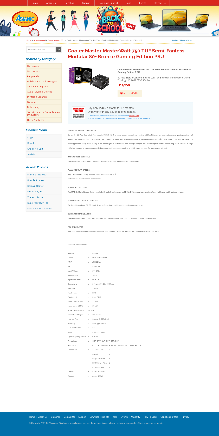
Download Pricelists (99, 417)
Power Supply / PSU (56, 40)
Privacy (185, 417)
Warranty (135, 417)
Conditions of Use (169, 417)
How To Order (150, 417)
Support (86, 3)
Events (142, 3)
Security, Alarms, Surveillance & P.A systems (43, 113)
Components (39, 40)
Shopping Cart (35, 148)
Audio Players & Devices (39, 91)
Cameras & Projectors (38, 86)
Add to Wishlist (131, 93)
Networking (33, 107)
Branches (69, 3)
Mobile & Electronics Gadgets (42, 81)
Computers (32, 66)
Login (30, 137)
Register (31, 143)
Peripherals (33, 76)
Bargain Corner (35, 186)
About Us (51, 3)
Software (31, 102)
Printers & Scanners (37, 97)
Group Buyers (34, 191)
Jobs (128, 3)
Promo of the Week (37, 174)
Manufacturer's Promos (39, 208)
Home (35, 3)
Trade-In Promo (35, 197)
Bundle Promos (35, 180)
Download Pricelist (108, 3)
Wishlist (31, 154)
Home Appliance (35, 120)
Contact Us (159, 3)
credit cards (134, 116)
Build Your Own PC (37, 202)
